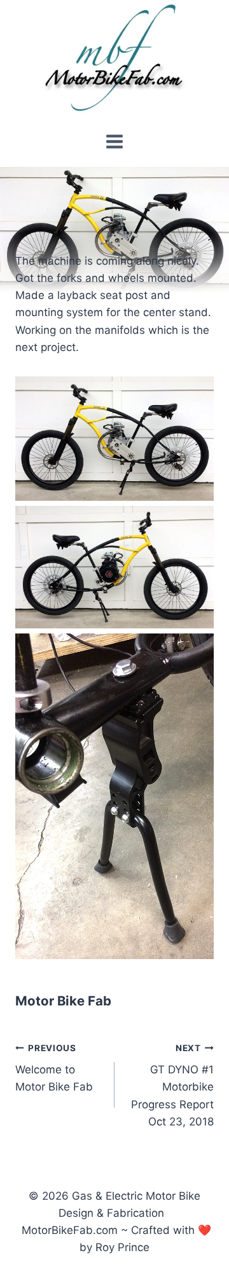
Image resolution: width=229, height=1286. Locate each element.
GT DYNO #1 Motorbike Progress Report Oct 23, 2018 (172, 1085)
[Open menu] (115, 141)
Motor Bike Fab (63, 1001)
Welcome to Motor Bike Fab (54, 1068)
